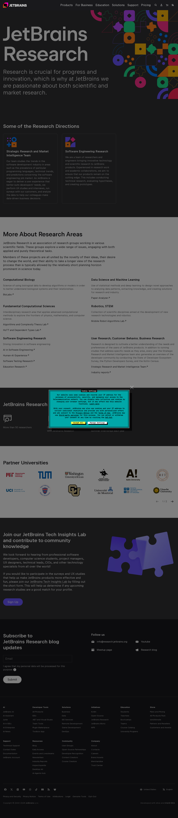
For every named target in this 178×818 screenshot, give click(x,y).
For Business (84, 5)
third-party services (69, 415)
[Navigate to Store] (167, 5)
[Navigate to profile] (161, 5)
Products (66, 5)
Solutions (118, 5)
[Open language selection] (172, 5)
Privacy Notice (82, 413)
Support (132, 5)
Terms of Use (104, 413)
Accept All (78, 423)
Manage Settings (97, 423)
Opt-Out (108, 417)
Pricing (146, 5)
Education (102, 5)
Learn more (94, 404)
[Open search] (156, 5)
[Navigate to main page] (15, 5)
